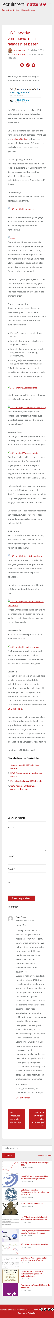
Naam (11, 856)
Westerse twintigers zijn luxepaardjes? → (38, 1119)
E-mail (11, 869)
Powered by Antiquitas (27, 1313)
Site (9, 883)
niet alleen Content (19, 139)
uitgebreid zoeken (45, 1155)
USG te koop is (15, 709)
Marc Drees (19, 50)
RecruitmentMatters (8, 1310)
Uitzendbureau (28, 10)
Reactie (12, 828)
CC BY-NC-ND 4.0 (32, 1310)
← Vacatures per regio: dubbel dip (15, 1117)
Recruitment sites (10, 10)
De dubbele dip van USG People (26, 781)
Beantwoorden (23, 1098)
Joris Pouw (21, 917)
